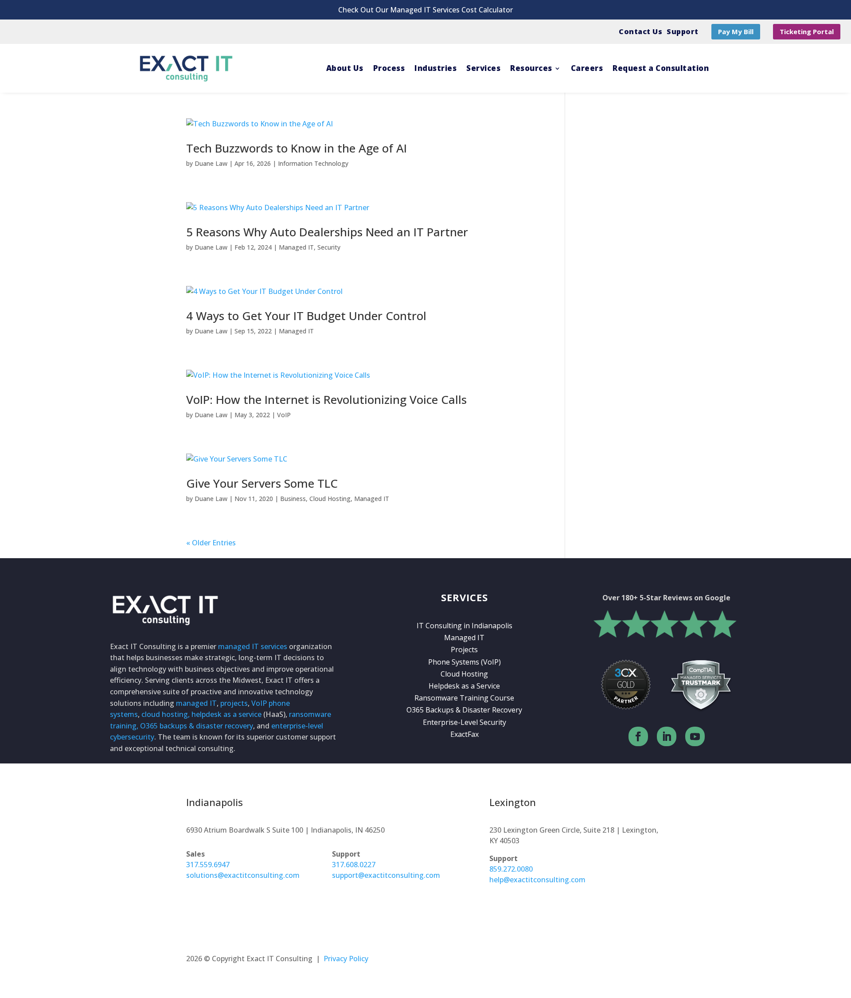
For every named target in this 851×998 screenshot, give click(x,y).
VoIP (284, 415)
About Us (344, 68)
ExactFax (464, 734)
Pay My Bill (735, 31)
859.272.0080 (511, 869)
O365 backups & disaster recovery (196, 726)
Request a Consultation (661, 68)
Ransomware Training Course (464, 698)
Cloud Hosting (330, 498)
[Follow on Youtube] (695, 736)
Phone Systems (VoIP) (464, 662)
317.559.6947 (208, 864)
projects (234, 703)
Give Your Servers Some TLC (262, 483)
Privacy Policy (346, 958)
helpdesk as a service (226, 714)
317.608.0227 (353, 864)
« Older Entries (211, 543)
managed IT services (252, 646)
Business (293, 498)
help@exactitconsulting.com (537, 880)
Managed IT (296, 247)
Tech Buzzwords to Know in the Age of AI (296, 148)
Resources (531, 68)
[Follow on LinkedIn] (666, 736)
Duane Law (211, 163)
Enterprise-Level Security (464, 722)
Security (328, 247)
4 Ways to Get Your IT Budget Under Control (306, 316)
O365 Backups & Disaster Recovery (464, 710)
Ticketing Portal (807, 31)
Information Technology (313, 163)
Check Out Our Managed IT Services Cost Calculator (425, 10)
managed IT (196, 703)
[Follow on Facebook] (638, 736)
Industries (435, 68)
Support (683, 31)
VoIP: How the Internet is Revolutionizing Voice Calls (326, 399)
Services (483, 68)
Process (389, 68)
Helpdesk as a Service (464, 686)
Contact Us (640, 31)
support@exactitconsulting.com (386, 875)
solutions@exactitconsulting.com (243, 875)
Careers (587, 68)
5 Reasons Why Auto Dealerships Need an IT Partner (327, 232)
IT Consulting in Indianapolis (464, 625)
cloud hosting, (165, 714)
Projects (464, 649)
